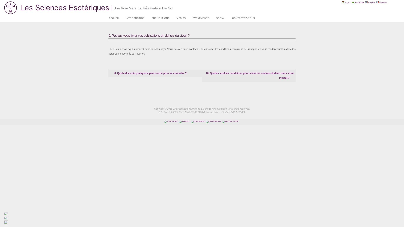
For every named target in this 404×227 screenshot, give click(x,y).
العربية (347, 2)
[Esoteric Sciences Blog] (230, 122)
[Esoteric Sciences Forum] (213, 122)
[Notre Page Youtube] (171, 122)
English (371, 2)
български (359, 2)
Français (383, 2)
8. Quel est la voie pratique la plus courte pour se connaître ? (150, 73)
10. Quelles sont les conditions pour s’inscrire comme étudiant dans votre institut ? (250, 75)
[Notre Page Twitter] (184, 122)
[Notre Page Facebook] (198, 122)
